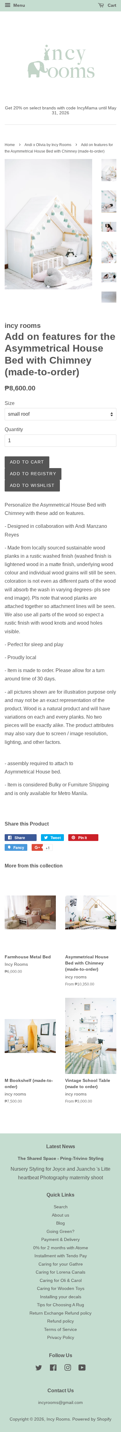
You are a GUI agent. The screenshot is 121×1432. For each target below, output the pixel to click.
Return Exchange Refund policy (60, 1313)
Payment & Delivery (60, 1239)
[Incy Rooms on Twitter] (38, 1369)
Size (10, 403)
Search (61, 1207)
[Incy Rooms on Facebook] (53, 1369)
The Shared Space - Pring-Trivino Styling (61, 1158)
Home (10, 145)
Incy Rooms (58, 1419)
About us (60, 1215)
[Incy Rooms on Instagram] (67, 1369)
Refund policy (60, 1321)
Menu (18, 5)
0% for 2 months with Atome (60, 1248)
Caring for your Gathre (60, 1264)
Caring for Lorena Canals (60, 1272)
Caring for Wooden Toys (60, 1288)
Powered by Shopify (91, 1419)
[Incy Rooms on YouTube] (82, 1369)
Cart (111, 5)
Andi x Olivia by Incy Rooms (48, 145)
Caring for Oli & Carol (61, 1280)
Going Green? (60, 1231)
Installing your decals (60, 1297)
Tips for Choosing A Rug (60, 1305)
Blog (60, 1223)
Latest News (60, 1146)
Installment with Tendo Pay (60, 1256)
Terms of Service (60, 1329)
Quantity (14, 429)
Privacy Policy (60, 1337)
